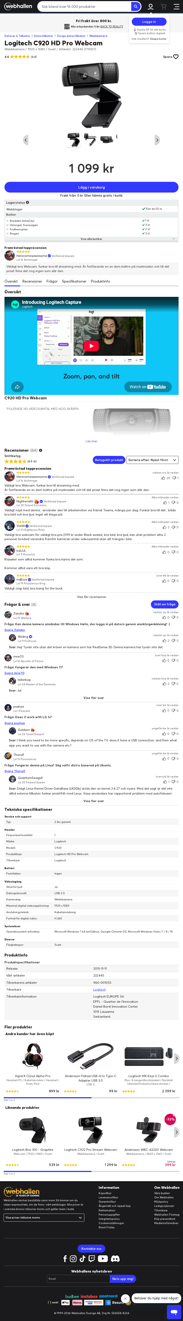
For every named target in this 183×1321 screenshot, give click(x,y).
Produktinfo (100, 281)
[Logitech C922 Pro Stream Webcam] (90, 1130)
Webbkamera (98, 36)
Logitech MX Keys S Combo (149, 1076)
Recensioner (32, 281)
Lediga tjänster (164, 1206)
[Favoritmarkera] (7, 221)
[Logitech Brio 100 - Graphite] (32, 1130)
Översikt (11, 281)
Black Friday (106, 1227)
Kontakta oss (91, 1249)
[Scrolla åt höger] (157, 140)
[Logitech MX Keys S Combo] (148, 1056)
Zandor (18, 613)
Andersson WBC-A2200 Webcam (149, 1150)
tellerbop (24, 679)
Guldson (24, 729)
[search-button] (136, 6)
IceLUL (21, 550)
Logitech (99, 990)
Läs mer (91, 441)
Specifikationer (74, 281)
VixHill (21, 526)
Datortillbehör (43, 36)
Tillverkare (161, 1210)
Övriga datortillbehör (71, 36)
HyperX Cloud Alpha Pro (32, 1076)
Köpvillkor (105, 1193)
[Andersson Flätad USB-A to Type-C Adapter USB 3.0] (90, 1056)
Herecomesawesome (32, 256)
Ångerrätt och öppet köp (115, 1206)
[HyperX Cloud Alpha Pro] (32, 1056)
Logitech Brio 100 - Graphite (32, 1150)
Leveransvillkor (108, 1197)
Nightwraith (25, 501)
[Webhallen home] (17, 6)
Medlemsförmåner (166, 1223)
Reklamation (107, 1210)
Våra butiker (162, 1193)
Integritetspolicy (109, 1218)
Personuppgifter (109, 1214)
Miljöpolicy (161, 1201)
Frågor (52, 281)
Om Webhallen (164, 1197)
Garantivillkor (107, 1201)
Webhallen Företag (166, 1214)
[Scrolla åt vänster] (25, 140)
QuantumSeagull (30, 778)
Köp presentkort (164, 1218)
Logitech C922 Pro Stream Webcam (90, 1150)
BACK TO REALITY (111, 26)
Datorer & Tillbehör (17, 36)
